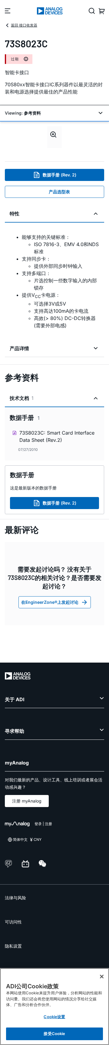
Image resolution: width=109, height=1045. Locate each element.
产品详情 (19, 348)
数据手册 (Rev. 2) (59, 174)
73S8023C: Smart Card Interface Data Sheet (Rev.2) (56, 436)
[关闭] (101, 976)
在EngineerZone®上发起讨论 (49, 602)
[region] (54, 1006)
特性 (14, 214)
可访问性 (13, 921)
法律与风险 (15, 897)
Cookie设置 (54, 1016)
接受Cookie (54, 1033)
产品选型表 (59, 191)
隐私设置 (13, 945)
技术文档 (22, 398)
